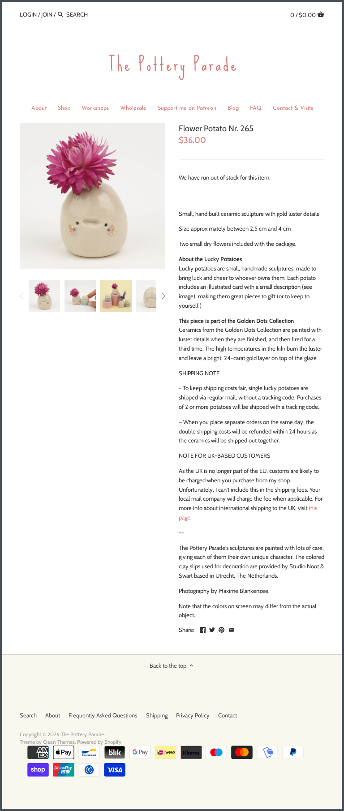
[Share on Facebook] (203, 628)
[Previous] (22, 296)
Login (28, 14)
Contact (227, 715)
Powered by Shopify (99, 742)
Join (46, 14)
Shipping (157, 715)
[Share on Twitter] (212, 628)
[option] (44, 296)
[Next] (163, 296)
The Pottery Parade (82, 734)
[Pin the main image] (221, 628)
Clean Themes (59, 742)
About (52, 715)
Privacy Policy (193, 715)
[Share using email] (231, 628)
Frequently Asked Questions (103, 715)
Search (28, 715)
